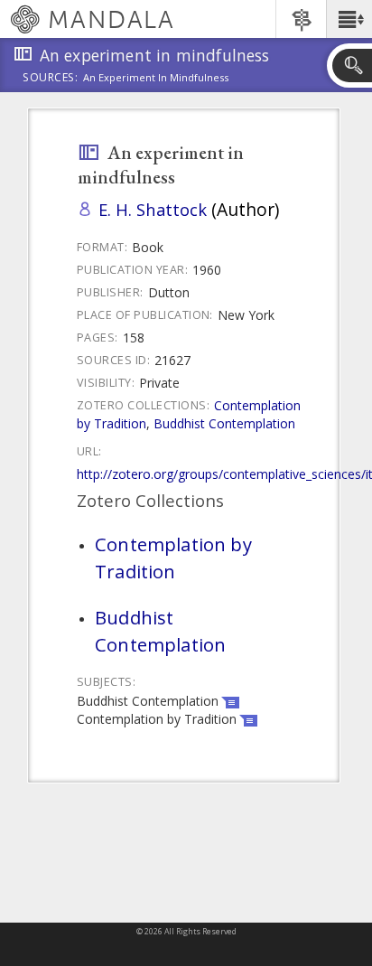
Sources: (51, 78)
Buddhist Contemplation (224, 423)
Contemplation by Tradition (173, 557)
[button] (349, 19)
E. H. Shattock (152, 209)
